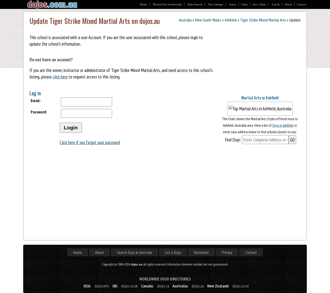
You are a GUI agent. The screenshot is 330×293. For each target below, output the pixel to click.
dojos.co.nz (240, 286)
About (288, 4)
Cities (244, 4)
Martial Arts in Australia (167, 4)
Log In (276, 4)
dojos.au (198, 286)
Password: (39, 112)
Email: (36, 100)
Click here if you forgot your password (90, 142)
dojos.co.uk (129, 286)
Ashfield (231, 20)
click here (60, 77)
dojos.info (101, 286)
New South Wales (208, 20)
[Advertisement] (255, 60)
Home (143, 4)
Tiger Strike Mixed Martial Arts (263, 20)
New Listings (215, 4)
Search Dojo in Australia (134, 252)
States (232, 4)
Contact (301, 4)
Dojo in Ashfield (283, 125)
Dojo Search (195, 4)
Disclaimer (201, 252)
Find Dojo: (233, 140)
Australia (185, 20)
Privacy (227, 252)
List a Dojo (259, 4)
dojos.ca (163, 286)
